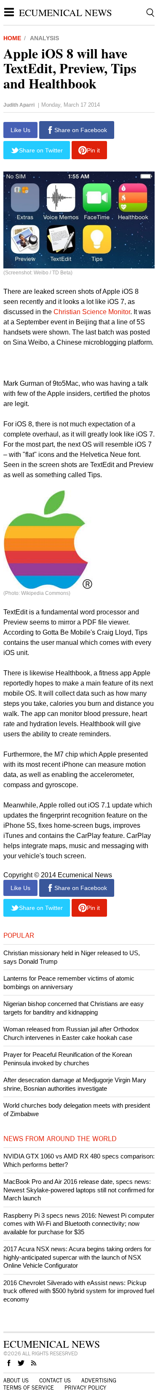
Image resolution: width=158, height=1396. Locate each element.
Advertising (98, 1381)
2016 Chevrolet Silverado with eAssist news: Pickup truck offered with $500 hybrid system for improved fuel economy (78, 1291)
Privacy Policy (85, 1388)
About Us (16, 1381)
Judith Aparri (19, 105)
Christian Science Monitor (92, 311)
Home (12, 38)
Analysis (44, 38)
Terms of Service (28, 1388)
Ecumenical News (65, 12)
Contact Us (55, 1381)
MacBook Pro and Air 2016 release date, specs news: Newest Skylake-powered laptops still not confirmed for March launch (78, 1190)
